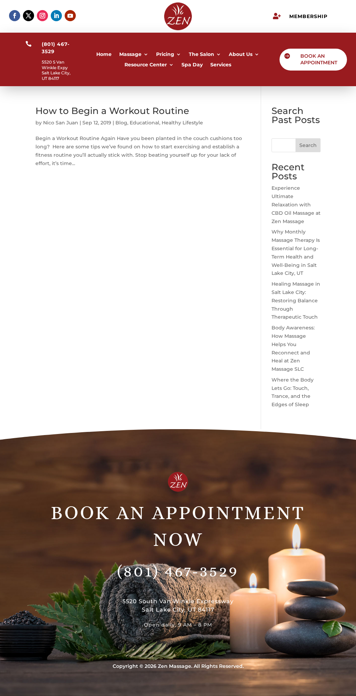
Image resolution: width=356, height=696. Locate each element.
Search (308, 145)
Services (220, 65)
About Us (240, 54)
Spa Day (192, 65)
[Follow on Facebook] (14, 15)
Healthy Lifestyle (182, 123)
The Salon (201, 54)
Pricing (165, 54)
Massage (130, 54)
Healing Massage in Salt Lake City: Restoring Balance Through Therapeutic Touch (296, 300)
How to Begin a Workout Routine (112, 110)
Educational (144, 123)
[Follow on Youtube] (70, 15)
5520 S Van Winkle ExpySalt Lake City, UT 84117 (56, 70)
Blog (121, 123)
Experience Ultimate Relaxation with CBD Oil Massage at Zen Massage (296, 204)
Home (104, 54)
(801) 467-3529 (178, 571)
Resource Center (145, 65)
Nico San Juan (60, 123)
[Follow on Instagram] (42, 15)
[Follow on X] (28, 15)
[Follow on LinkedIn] (56, 15)
